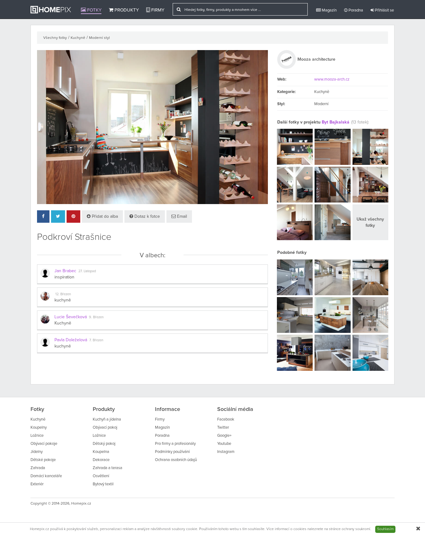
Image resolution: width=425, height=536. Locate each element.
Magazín (329, 10)
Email (181, 216)
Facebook (225, 419)
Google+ (224, 436)
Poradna (355, 10)
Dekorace (101, 460)
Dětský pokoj (104, 444)
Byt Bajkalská (335, 122)
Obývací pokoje (43, 444)
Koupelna (101, 452)
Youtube (224, 444)
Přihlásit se (384, 10)
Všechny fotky (55, 38)
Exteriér (37, 484)
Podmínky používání (172, 452)
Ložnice (37, 436)
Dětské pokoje (43, 460)
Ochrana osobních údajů (176, 460)
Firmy (157, 10)
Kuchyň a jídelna (107, 419)
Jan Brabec (65, 271)
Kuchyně (78, 38)
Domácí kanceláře (46, 476)
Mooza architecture (316, 59)
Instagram (226, 452)
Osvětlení (101, 476)
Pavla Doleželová (70, 340)
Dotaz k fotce (146, 216)
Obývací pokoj (105, 428)
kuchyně (62, 300)
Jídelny (36, 452)
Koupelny (38, 428)
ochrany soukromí (356, 529)
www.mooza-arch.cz (331, 79)
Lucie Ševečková (70, 317)
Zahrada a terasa (107, 468)
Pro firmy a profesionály (175, 444)
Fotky (93, 10)
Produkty (126, 10)
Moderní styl (99, 38)
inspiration (64, 277)
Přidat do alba (104, 216)
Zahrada (37, 468)
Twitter (223, 428)
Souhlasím (385, 529)
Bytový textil (103, 484)
